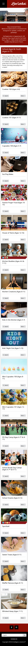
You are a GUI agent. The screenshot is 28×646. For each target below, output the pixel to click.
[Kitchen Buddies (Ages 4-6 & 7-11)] (14, 251)
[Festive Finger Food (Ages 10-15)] (14, 192)
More (22, 96)
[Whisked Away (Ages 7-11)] (14, 601)
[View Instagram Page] (16, 627)
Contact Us (14, 639)
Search (6, 96)
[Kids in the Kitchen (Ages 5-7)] (14, 310)
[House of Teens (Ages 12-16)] (14, 223)
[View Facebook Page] (12, 627)
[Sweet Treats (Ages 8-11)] (14, 544)
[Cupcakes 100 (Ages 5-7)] (14, 136)
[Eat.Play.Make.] (14, 164)
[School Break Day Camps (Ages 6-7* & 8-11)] (14, 457)
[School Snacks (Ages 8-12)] (14, 488)
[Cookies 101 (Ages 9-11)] (14, 107)
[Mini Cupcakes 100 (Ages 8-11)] (14, 366)
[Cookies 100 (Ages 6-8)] (14, 79)
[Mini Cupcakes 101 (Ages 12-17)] (14, 397)
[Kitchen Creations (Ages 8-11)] (14, 281)
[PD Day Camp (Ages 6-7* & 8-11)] (14, 427)
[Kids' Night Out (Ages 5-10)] (14, 338)
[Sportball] (14, 516)
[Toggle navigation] (3, 4)
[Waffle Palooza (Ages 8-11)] (14, 573)
